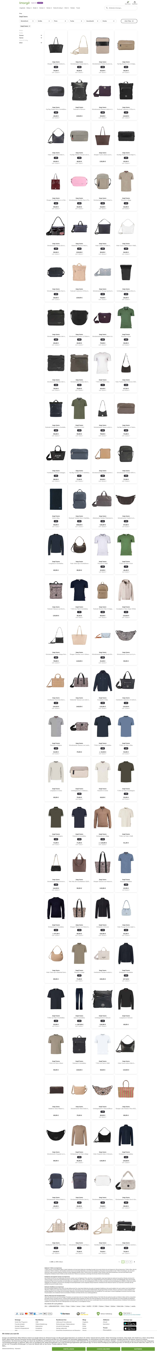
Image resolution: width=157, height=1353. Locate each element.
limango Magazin (19, 1326)
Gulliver (113, 1306)
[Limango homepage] (24, 3)
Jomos (78, 1306)
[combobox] (121, 8)
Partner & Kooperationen (22, 1328)
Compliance (39, 1328)
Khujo (67, 1306)
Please (107, 1306)
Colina (73, 1306)
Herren (21, 38)
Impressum (39, 1330)
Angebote (85, 1322)
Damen (21, 35)
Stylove (101, 1306)
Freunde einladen (20, 1324)
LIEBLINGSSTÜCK (54, 1306)
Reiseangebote (107, 1330)
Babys (84, 1324)
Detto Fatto (120, 1306)
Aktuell (105, 1322)
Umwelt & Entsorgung (62, 1326)
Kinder (84, 1326)
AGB (37, 1322)
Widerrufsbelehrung (41, 1324)
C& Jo (62, 1306)
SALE (20, 43)
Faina (83, 1306)
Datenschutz (39, 1326)
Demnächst (106, 1324)
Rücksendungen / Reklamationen (65, 1324)
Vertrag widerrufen (61, 1328)
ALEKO (89, 1306)
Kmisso (127, 1306)
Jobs (16, 1330)
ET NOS (95, 1306)
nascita (133, 1306)
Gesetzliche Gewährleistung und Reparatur (68, 1330)
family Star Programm (21, 1322)
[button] (134, 3)
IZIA (46, 1306)
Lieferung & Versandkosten (64, 1322)
